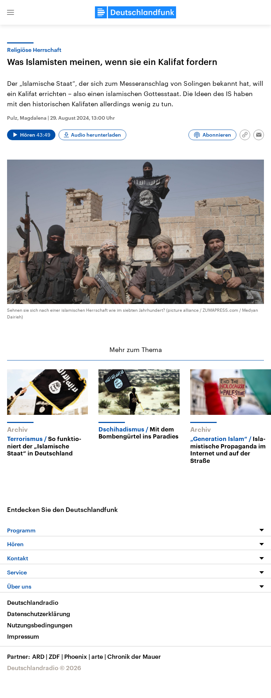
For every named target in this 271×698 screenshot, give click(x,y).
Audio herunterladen (96, 135)
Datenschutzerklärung (38, 613)
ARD (39, 656)
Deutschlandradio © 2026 (44, 667)
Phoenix (77, 656)
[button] (10, 12)
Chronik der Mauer (134, 656)
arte (98, 656)
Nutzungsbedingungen (39, 624)
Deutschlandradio (32, 602)
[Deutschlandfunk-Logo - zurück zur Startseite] (135, 12)
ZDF (56, 656)
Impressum (23, 636)
